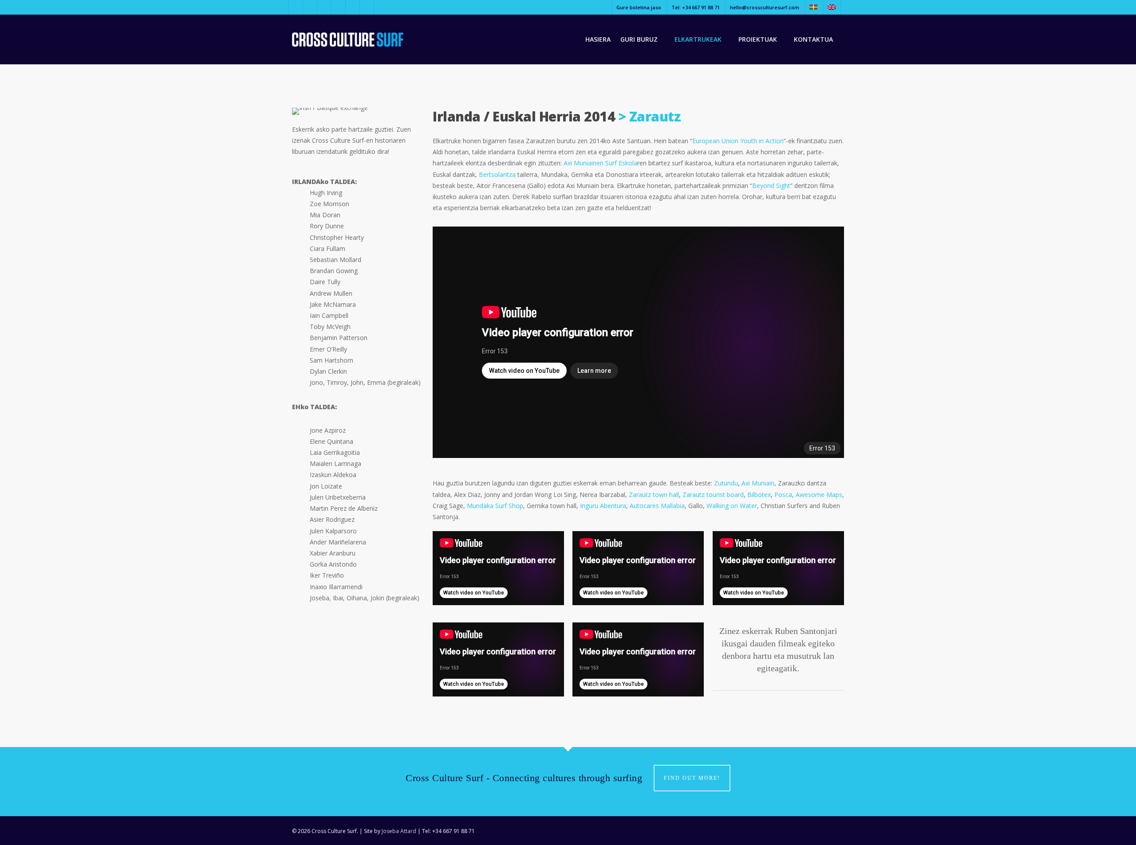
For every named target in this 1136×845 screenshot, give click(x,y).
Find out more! (692, 778)
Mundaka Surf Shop (495, 505)
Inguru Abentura (603, 505)
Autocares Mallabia (657, 505)
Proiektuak (757, 39)
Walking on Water (731, 505)
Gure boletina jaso (638, 7)
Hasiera (598, 39)
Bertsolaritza (497, 174)
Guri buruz (639, 39)
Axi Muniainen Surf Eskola (600, 163)
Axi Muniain (758, 483)
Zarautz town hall (654, 494)
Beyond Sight (771, 185)
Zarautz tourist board (713, 494)
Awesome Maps (819, 494)
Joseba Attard (399, 831)
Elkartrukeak (698, 39)
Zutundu (726, 483)
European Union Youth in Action (738, 141)
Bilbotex (759, 494)
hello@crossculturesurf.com (764, 7)
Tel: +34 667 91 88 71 (695, 7)
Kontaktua (813, 39)
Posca (783, 494)
